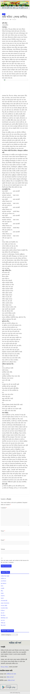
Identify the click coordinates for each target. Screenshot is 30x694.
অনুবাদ (2, 598)
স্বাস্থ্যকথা (3, 596)
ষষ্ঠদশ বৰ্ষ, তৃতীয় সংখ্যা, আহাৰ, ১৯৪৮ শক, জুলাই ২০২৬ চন (15, 8)
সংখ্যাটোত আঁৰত (4, 608)
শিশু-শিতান (3, 615)
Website (3, 549)
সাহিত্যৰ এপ (3, 578)
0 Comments (13, 19)
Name (3, 531)
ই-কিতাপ (3, 610)
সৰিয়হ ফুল (3, 623)
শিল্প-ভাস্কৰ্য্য (3, 625)
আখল (2, 586)
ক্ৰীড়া (2, 591)
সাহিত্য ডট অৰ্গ (10, 677)
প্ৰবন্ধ (4, 14)
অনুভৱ (2, 593)
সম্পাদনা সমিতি (4, 605)
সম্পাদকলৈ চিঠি (4, 601)
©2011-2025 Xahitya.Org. (15, 692)
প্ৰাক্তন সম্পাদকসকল (5, 603)
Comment (4, 508)
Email (3, 540)
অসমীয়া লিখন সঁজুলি (5, 576)
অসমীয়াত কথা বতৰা (11, 674)
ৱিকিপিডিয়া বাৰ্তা (4, 618)
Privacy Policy (4, 667)
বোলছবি (2, 588)
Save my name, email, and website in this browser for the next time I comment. (15, 561)
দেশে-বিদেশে (3, 581)
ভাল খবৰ (3, 620)
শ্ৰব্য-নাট (2, 613)
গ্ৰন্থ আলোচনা (3, 583)
